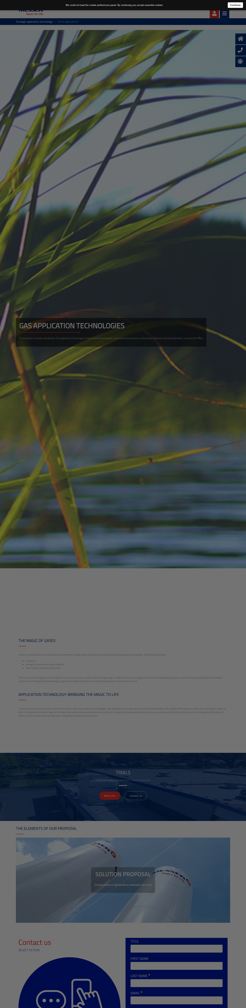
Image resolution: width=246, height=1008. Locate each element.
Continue (235, 5)
